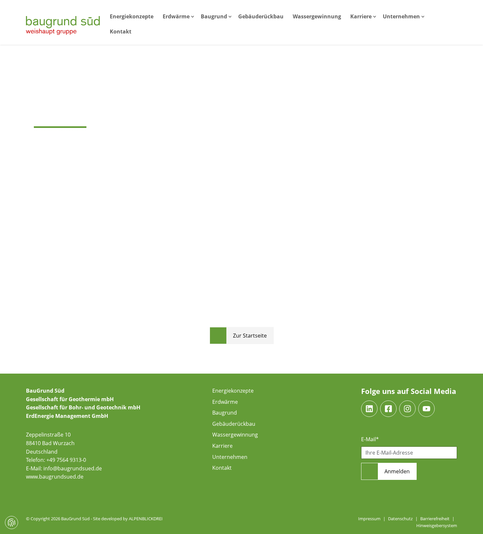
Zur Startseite (250, 335)
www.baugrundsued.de (54, 476)
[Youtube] (426, 408)
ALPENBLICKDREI (146, 519)
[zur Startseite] (63, 25)
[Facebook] (388, 408)
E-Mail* (370, 439)
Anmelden (397, 471)
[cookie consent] (11, 522)
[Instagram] (407, 408)
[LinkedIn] (369, 408)
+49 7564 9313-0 (66, 459)
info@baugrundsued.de (72, 468)
